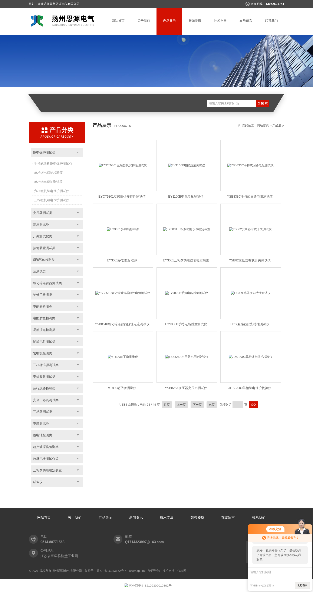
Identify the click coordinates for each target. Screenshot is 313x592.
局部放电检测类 (44, 330)
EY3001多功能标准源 (122, 260)
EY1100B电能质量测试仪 (186, 196)
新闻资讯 (194, 21)
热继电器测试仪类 (46, 458)
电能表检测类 (42, 306)
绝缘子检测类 (42, 295)
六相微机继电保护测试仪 (51, 191)
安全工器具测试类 (46, 400)
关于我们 (143, 21)
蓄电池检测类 (42, 435)
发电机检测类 (42, 353)
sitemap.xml (137, 570)
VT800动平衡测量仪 (122, 388)
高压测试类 (41, 224)
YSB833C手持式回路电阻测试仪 (250, 196)
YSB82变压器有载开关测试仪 (250, 260)
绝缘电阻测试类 (44, 341)
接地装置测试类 (44, 248)
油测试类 (39, 271)
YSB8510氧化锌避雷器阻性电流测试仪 (122, 324)
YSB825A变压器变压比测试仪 (186, 388)
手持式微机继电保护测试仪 (53, 163)
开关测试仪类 (42, 236)
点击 (78, 152)
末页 (212, 404)
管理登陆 (154, 570)
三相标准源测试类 (46, 365)
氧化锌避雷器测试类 (47, 283)
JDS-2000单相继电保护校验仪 (249, 388)
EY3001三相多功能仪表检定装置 (186, 260)
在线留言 (246, 21)
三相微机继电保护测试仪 (51, 200)
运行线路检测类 (44, 388)
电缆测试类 (41, 423)
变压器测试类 (42, 213)
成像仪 (38, 482)
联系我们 (271, 21)
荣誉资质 (197, 517)
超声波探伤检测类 (46, 447)
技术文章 (220, 21)
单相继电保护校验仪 (48, 172)
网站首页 (118, 21)
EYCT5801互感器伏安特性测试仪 (122, 196)
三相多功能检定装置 (47, 470)
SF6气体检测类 (44, 259)
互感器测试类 (42, 412)
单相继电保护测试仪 (48, 182)
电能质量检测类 (44, 318)
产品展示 (169, 21)
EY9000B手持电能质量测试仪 (186, 324)
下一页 (197, 404)
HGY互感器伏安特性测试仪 (249, 324)
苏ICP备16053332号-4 (111, 570)
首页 (167, 404)
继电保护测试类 (44, 152)
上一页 (181, 404)
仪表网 (181, 570)
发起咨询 (302, 585)
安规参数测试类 (44, 376)
